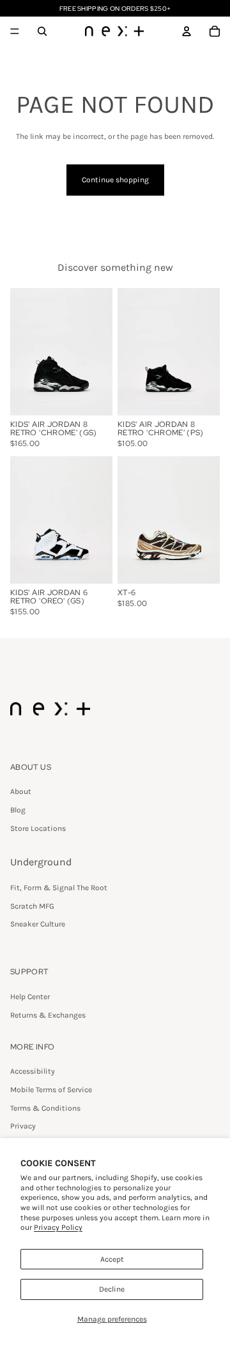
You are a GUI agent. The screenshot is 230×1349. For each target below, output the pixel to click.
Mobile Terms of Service (51, 1089)
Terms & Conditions (45, 1108)
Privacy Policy (58, 1227)
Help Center (30, 996)
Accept (112, 1259)
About (20, 791)
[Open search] (42, 31)
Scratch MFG (32, 906)
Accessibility (32, 1071)
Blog (18, 809)
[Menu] (14, 31)
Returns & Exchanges (48, 1015)
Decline (112, 1289)
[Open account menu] (186, 31)
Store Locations (38, 828)
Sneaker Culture (37, 924)
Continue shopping (115, 179)
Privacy (23, 1126)
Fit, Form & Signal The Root (58, 887)
